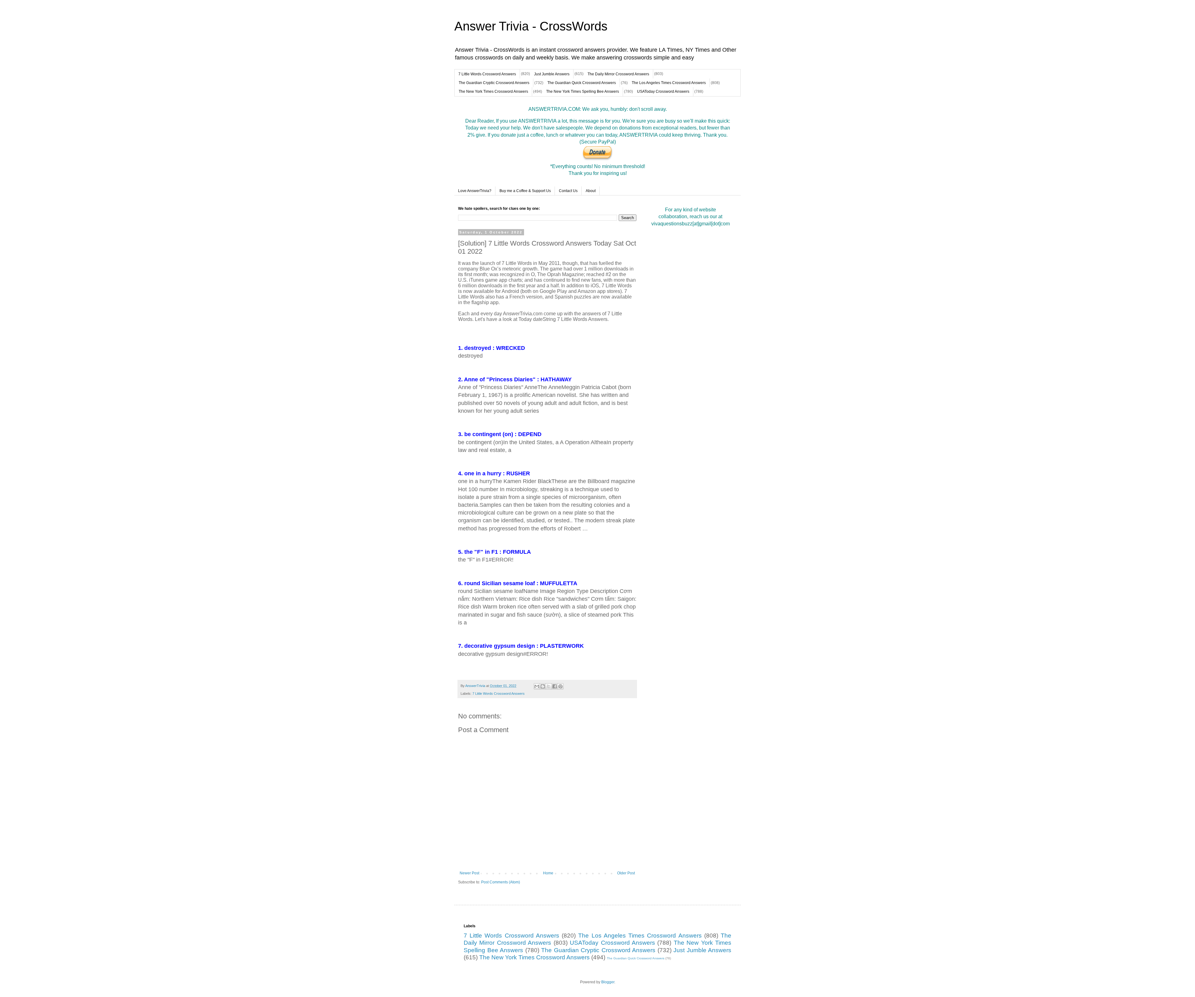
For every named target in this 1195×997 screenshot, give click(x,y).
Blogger (607, 982)
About (591, 191)
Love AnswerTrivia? (474, 191)
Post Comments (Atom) (500, 882)
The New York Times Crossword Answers (493, 91)
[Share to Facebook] (554, 686)
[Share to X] (549, 686)
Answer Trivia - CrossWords (530, 26)
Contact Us (568, 191)
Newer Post (469, 873)
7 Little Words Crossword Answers (487, 74)
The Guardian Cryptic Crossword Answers (494, 83)
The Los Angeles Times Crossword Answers (669, 83)
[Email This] (537, 686)
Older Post (626, 873)
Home (548, 873)
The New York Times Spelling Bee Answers (582, 91)
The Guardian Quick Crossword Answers (581, 83)
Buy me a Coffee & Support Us (525, 191)
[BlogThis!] (543, 686)
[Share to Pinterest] (560, 686)
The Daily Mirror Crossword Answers (618, 74)
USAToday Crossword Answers (663, 91)
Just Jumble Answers (551, 74)
